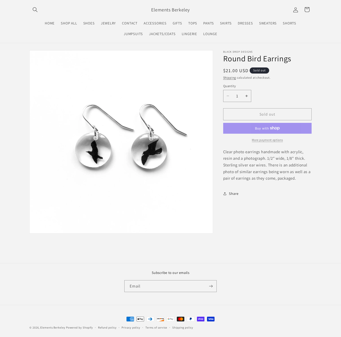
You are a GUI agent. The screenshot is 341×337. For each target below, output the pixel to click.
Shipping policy (182, 327)
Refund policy (107, 327)
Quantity (229, 86)
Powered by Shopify (79, 327)
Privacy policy (131, 327)
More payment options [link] (267, 140)
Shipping (229, 77)
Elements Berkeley (52, 327)
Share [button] (233, 193)
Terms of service (156, 327)
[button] (35, 9)
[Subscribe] (210, 286)
